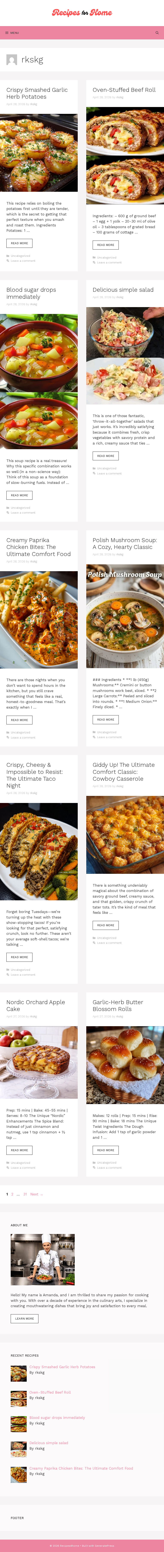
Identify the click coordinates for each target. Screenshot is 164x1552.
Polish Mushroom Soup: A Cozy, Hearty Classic (125, 543)
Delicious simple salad (123, 289)
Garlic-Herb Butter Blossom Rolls (118, 1005)
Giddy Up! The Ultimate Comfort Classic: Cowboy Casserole (124, 771)
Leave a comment (23, 260)
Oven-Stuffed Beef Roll (124, 89)
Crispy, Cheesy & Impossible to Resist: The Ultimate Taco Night (34, 775)
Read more (19, 243)
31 (25, 1194)
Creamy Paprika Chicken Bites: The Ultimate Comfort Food (38, 547)
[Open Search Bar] (157, 32)
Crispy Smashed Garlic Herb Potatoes (37, 93)
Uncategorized (20, 255)
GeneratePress (104, 1545)
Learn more (24, 1318)
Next (36, 1194)
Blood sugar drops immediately (31, 293)
